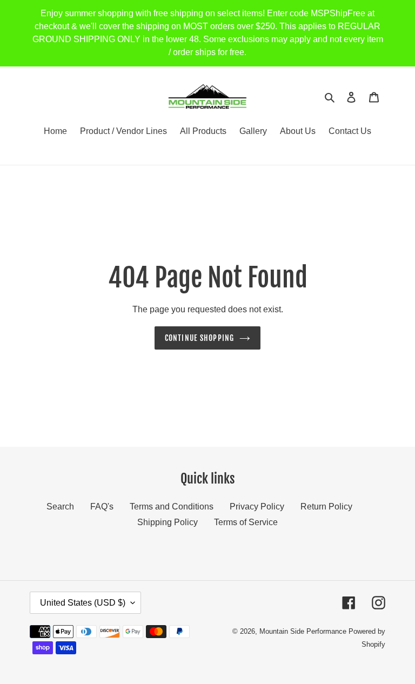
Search (60, 506)
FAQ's (101, 506)
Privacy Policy (257, 506)
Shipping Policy (167, 522)
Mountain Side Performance (302, 631)
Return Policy (326, 506)
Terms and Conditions (171, 506)
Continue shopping (199, 338)
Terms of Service (246, 522)
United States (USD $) (82, 602)
